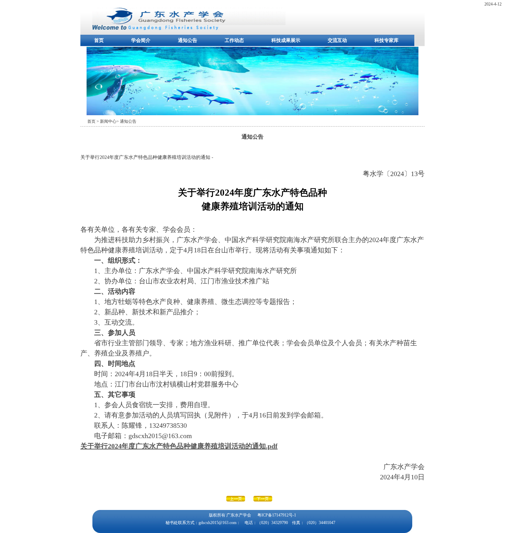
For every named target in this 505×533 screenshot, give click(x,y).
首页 (99, 40)
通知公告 (187, 40)
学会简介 (140, 40)
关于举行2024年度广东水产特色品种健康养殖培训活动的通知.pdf (179, 446)
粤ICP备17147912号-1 (276, 515)
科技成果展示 (285, 40)
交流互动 (337, 40)
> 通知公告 (126, 121)
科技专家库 (386, 40)
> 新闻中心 (106, 121)
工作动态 (234, 40)
